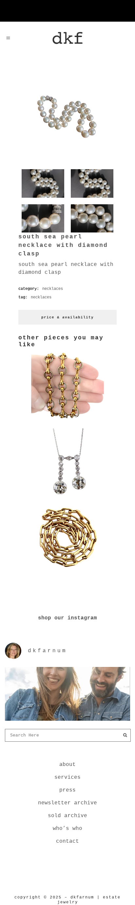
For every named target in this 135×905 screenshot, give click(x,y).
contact (67, 841)
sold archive (67, 816)
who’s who (67, 829)
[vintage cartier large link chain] (67, 571)
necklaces (52, 289)
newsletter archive (67, 803)
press (67, 790)
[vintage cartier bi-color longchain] (67, 419)
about (67, 765)
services (67, 777)
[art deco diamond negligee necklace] (67, 495)
